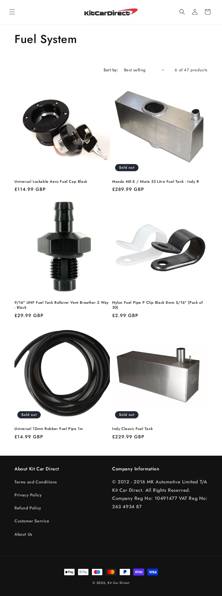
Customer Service (31, 521)
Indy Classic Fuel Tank (132, 428)
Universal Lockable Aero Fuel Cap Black (50, 181)
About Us (23, 534)
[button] (12, 11)
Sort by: (110, 70)
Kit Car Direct (119, 582)
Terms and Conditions (35, 482)
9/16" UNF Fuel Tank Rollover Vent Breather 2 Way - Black (61, 305)
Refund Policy (27, 508)
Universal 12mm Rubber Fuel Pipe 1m (48, 428)
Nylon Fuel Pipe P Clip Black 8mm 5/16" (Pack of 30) (157, 305)
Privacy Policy (28, 495)
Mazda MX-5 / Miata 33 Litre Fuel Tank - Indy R (155, 181)
